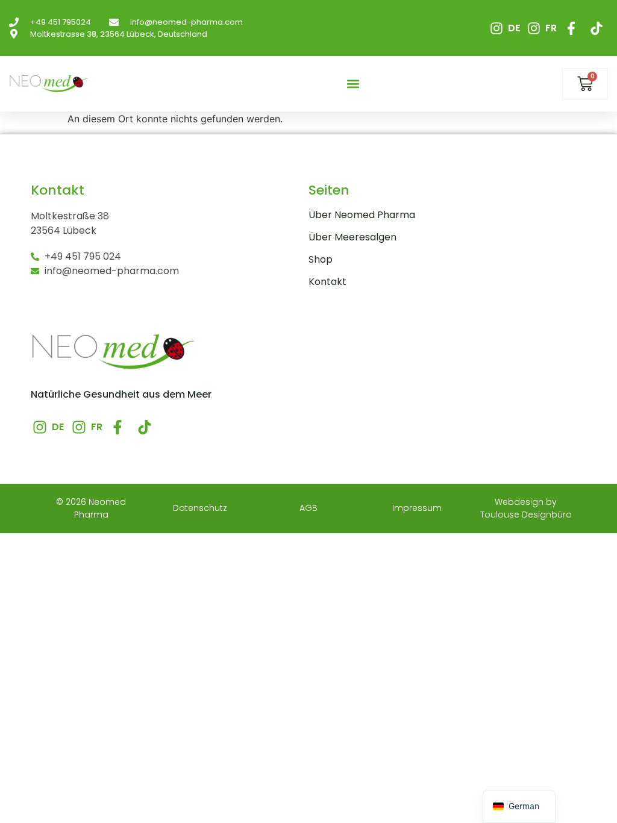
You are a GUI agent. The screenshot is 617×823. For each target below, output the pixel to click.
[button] (353, 84)
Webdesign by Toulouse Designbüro (526, 508)
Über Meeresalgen (352, 237)
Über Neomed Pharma (361, 215)
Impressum (417, 508)
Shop (320, 260)
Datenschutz (200, 508)
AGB (308, 508)
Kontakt (327, 282)
